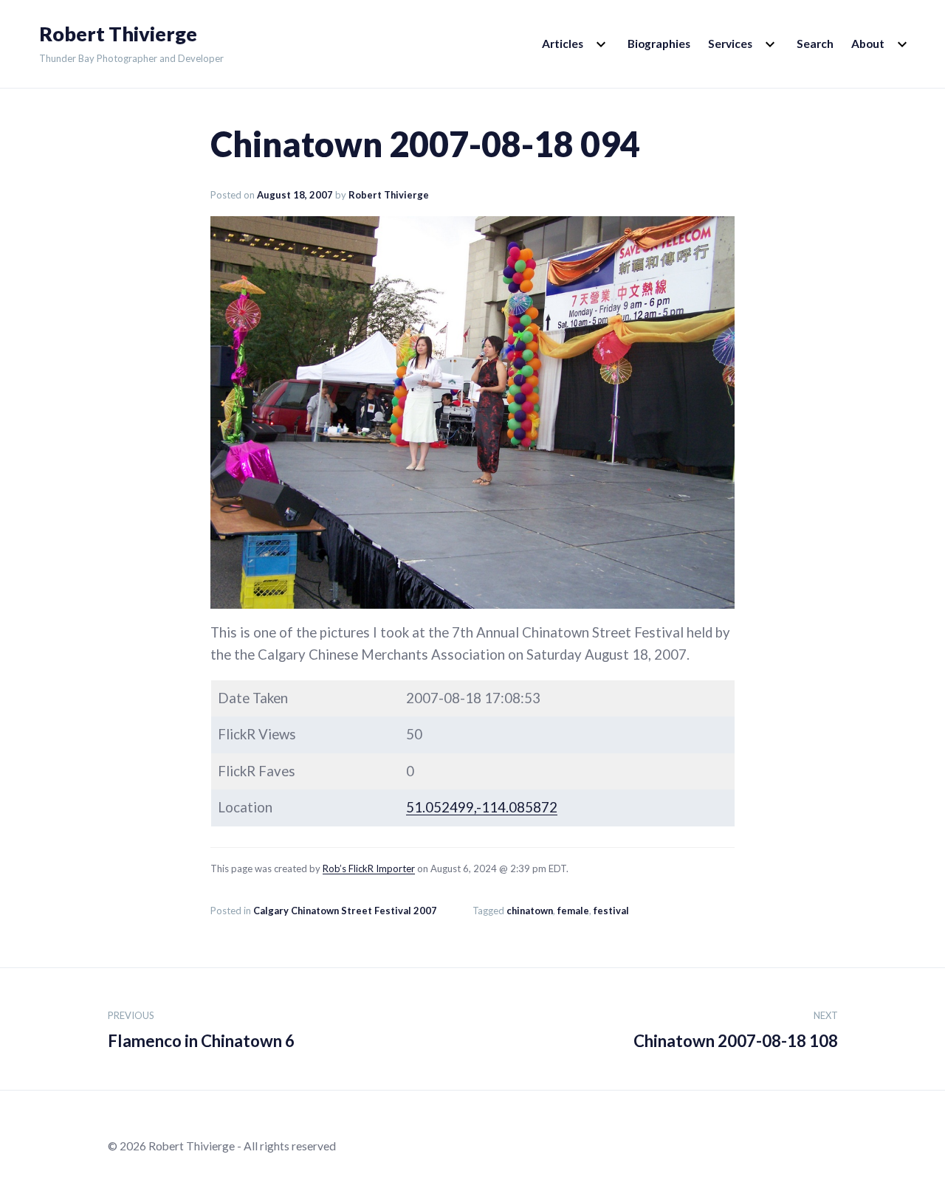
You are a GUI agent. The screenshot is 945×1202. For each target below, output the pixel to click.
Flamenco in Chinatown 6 (201, 1030)
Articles (562, 43)
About (867, 43)
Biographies (659, 43)
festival (611, 910)
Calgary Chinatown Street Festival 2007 (345, 910)
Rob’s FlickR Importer (369, 868)
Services (730, 43)
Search (815, 43)
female (573, 910)
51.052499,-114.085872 (481, 807)
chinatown (529, 910)
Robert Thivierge (118, 34)
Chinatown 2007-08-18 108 (735, 1030)
